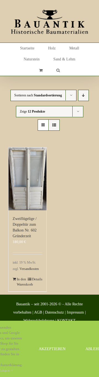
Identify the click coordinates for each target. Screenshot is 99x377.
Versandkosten (29, 269)
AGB (38, 312)
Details (37, 279)
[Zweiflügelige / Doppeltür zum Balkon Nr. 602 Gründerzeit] (27, 178)
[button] (58, 70)
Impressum (75, 312)
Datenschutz (54, 312)
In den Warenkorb (22, 282)
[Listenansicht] (54, 125)
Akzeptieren (52, 349)
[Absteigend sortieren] (83, 95)
